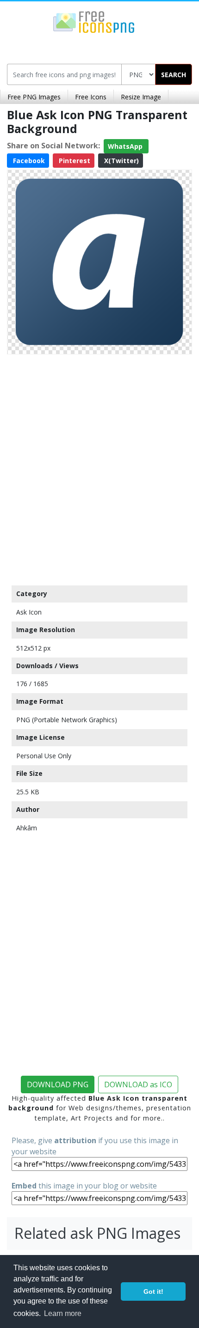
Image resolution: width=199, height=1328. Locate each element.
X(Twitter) (120, 160)
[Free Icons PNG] (94, 21)
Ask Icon (29, 612)
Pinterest (73, 160)
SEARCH (173, 74)
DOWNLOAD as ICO (138, 1084)
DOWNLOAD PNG (57, 1084)
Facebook (28, 160)
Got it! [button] (153, 1291)
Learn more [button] (62, 1313)
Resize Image (141, 96)
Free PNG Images (34, 96)
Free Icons (90, 96)
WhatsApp (126, 146)
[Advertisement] (99, 467)
